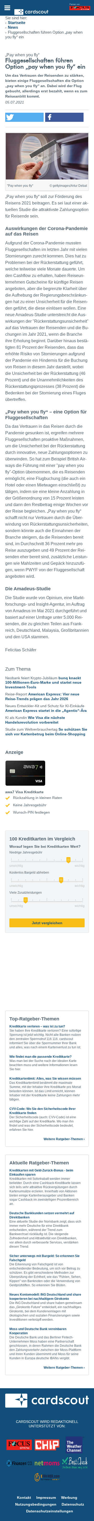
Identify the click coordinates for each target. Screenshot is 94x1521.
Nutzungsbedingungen (35, 1504)
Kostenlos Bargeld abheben (29, 872)
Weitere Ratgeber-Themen (63, 1139)
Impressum (46, 1497)
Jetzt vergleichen (47, 923)
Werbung (69, 1497)
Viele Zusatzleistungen (25, 892)
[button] (24, 117)
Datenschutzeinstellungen (49, 1511)
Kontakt (24, 1497)
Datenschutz (73, 1504)
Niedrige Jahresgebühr (25, 852)
